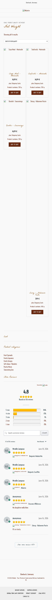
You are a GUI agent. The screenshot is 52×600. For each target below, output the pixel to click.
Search (44, 433)
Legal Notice (42, 593)
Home (5, 23)
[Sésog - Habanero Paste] (22, 526)
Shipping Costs (16, 83)
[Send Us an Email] (16, 2)
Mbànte (23, 488)
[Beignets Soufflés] (20, 472)
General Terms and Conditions (15, 593)
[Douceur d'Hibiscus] (20, 504)
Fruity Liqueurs (9, 358)
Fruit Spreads (8, 355)
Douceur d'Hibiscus (35, 504)
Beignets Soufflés (34, 472)
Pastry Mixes (8, 367)
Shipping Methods (32, 590)
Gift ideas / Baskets (10, 364)
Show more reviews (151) (26, 545)
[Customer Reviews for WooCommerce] (45, 385)
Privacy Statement (31, 593)
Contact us (26, 596)
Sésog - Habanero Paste (40, 525)
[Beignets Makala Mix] (20, 456)
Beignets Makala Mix (35, 456)
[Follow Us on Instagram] (22, 2)
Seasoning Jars (9, 370)
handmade (40, 578)
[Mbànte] (26, 10)
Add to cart (15, 93)
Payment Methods (19, 590)
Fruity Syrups (8, 361)
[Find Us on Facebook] (19, 2)
